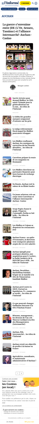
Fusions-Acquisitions (9, 9)
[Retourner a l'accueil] (11, 3)
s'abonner (25, 3)
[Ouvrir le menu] (3, 3)
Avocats (22, 9)
